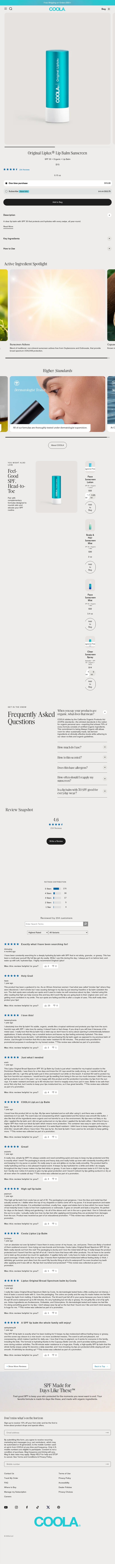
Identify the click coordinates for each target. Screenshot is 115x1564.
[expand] (109, 238)
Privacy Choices (66, 1492)
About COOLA (57, 445)
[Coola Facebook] (27, 1507)
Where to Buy (10, 1487)
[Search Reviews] (85, 924)
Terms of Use (65, 1473)
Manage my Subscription (15, 1492)
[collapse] (109, 215)
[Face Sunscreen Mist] (90, 585)
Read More (8, 226)
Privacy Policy (65, 1478)
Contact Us (9, 1473)
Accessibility (64, 1483)
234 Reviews (24, 169)
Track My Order (11, 1478)
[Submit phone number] (107, 1464)
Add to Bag (57, 202)
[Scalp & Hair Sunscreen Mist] (90, 525)
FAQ (6, 1483)
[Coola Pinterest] (58, 1507)
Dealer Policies (65, 1487)
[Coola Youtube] (6, 1507)
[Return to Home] (57, 9)
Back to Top (100, 1366)
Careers (7, 1496)
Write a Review (56, 841)
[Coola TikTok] (37, 1507)
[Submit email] (107, 1433)
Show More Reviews (17, 1366)
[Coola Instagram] (16, 1507)
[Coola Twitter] (48, 1507)
